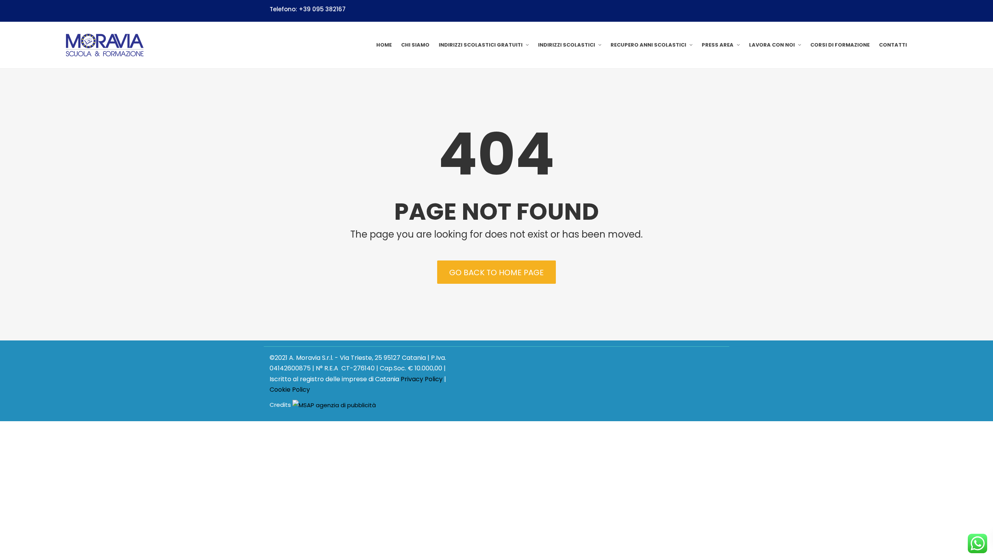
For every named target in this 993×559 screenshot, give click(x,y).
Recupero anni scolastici (648, 45)
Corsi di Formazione (840, 45)
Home (384, 45)
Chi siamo (415, 45)
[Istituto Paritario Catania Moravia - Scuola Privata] (105, 45)
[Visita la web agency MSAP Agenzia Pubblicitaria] (334, 405)
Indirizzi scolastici (566, 45)
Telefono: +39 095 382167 (308, 9)
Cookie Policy (290, 389)
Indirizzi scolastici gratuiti (480, 45)
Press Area (718, 45)
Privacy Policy (422, 379)
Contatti (893, 45)
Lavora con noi (772, 45)
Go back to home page (496, 272)
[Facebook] (720, 10)
